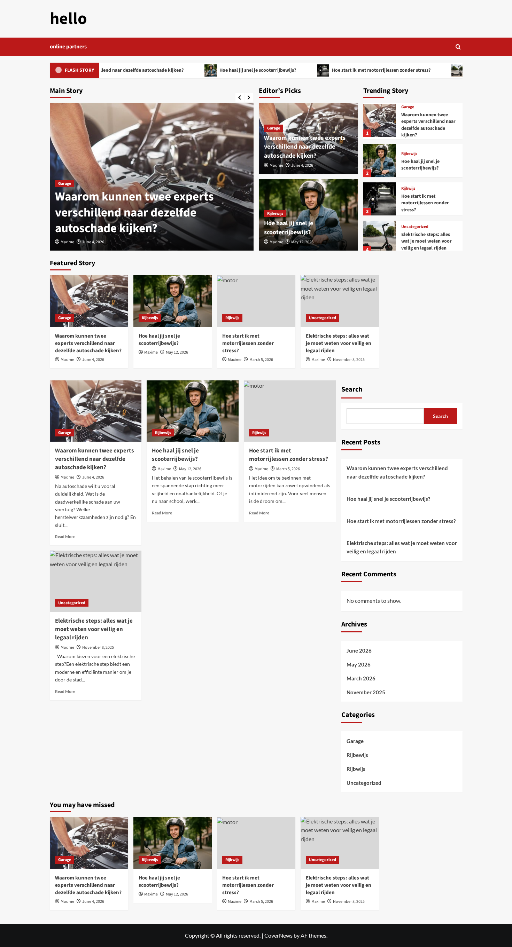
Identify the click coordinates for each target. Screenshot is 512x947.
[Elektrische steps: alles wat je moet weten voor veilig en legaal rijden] (379, 237)
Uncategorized (414, 227)
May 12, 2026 (302, 242)
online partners (68, 46)
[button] (458, 47)
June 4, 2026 (93, 242)
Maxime (67, 242)
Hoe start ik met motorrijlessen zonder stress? (359, 70)
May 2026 (359, 664)
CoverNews (278, 935)
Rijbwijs (408, 188)
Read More (65, 536)
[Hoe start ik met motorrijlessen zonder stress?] (379, 198)
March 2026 (361, 678)
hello (68, 19)
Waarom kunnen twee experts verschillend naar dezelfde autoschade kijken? (134, 212)
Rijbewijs (275, 213)
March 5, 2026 (261, 360)
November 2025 (366, 692)
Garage (64, 184)
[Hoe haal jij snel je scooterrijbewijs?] (379, 160)
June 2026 (359, 650)
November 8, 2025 (349, 360)
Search (351, 389)
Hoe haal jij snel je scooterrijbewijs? (235, 70)
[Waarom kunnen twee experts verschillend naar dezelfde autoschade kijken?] (379, 120)
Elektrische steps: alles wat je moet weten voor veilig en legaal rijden (426, 241)
